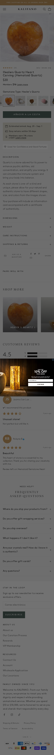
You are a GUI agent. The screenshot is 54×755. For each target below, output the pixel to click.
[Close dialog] (53, 359)
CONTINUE (40, 384)
